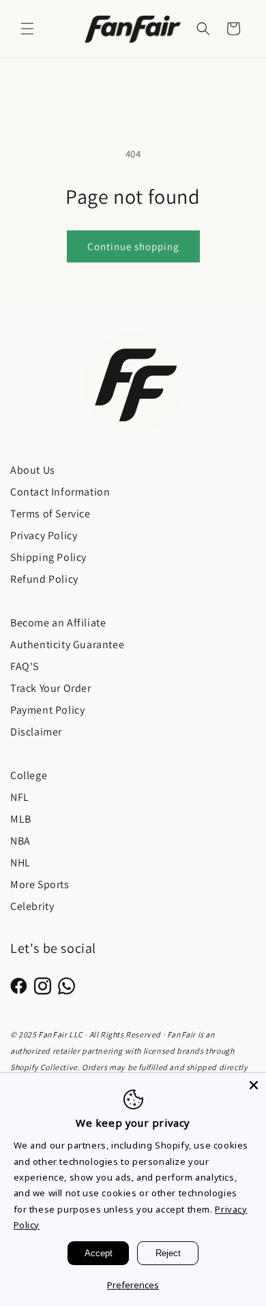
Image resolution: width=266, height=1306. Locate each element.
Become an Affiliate (58, 623)
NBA (20, 841)
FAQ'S (24, 666)
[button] (27, 29)
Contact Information (60, 492)
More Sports (40, 884)
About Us (32, 470)
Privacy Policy (43, 535)
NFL (19, 797)
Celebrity (32, 906)
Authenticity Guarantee (67, 644)
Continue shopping (133, 246)
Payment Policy (47, 710)
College (28, 775)
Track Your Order (50, 688)
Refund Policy (44, 579)
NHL (20, 862)
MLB (20, 819)
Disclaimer (36, 732)
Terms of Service (50, 513)
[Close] (254, 1085)
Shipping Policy (48, 557)
